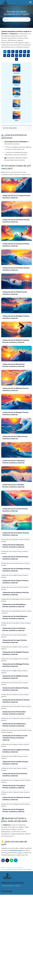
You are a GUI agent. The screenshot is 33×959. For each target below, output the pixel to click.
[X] (7, 860)
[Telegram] (16, 860)
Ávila (16, 120)
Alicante (16, 85)
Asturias (16, 109)
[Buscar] (27, 18)
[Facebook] (3, 860)
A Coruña (16, 73)
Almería (16, 97)
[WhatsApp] (11, 860)
